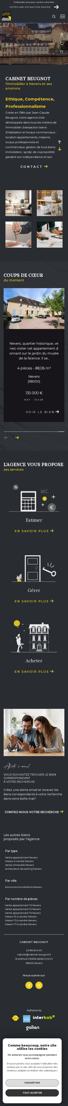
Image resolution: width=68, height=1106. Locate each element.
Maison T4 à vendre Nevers (20, 944)
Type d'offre (15, 51)
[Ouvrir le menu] (62, 16)
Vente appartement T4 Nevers (23, 937)
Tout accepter (32, 1092)
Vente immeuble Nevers (19, 893)
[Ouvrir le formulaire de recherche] (54, 16)
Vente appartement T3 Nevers (23, 933)
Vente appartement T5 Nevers (23, 941)
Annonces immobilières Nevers (23, 915)
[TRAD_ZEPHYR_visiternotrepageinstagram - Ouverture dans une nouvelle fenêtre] (39, 1013)
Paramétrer (32, 1082)
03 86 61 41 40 (34, 978)
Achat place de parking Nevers (23, 896)
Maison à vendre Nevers (19, 889)
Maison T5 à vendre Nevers (20, 948)
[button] (17, 466)
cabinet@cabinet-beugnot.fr (34, 982)
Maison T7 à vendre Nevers (20, 952)
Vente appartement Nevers (21, 885)
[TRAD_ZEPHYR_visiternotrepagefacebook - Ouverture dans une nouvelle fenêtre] (29, 1013)
